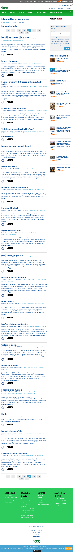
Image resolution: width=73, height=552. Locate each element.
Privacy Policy (68, 548)
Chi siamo (52, 8)
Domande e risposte (60, 504)
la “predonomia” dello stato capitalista (13, 108)
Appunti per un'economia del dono (12, 255)
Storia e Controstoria (27, 499)
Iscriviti (67, 48)
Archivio (14, 22)
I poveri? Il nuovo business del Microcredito (15, 37)
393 (22, 32)
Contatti (68, 8)
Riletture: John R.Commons (9, 365)
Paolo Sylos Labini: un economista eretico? (14, 324)
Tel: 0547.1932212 (59, 499)
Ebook (12, 12)
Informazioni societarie (36, 530)
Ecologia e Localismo (37, 63)
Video (21, 12)
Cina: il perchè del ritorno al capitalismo (13, 277)
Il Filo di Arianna (8, 502)
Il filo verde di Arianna (10, 498)
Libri (3, 12)
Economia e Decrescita (17, 40)
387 (19, 30)
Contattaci (57, 506)
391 (39, 30)
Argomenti (21, 22)
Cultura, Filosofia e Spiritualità (30, 131)
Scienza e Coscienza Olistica (26, 502)
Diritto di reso (36, 532)
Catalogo (40, 500)
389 (29, 30)
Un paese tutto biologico (9, 61)
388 (24, 30)
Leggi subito (60, 61)
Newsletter (60, 8)
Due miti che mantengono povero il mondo (14, 187)
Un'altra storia (8, 495)
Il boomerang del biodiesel (9, 208)
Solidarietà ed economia (8, 345)
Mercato (3, 414)
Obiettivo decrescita (7, 301)
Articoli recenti (5, 22)
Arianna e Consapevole (10, 500)
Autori (30, 12)
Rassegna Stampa (41, 12)
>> (27, 32)
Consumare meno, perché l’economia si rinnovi (16, 146)
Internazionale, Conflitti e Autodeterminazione (35, 86)
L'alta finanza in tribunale (9, 167)
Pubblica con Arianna (56, 12)
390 (34, 30)
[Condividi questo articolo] (4, 55)
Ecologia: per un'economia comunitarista (14, 453)
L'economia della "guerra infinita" (11, 431)
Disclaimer (36, 534)
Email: (53, 31)
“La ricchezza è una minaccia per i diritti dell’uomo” (17, 129)
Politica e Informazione (41, 110)
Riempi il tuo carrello (63, 5)
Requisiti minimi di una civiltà (11, 231)
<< (8, 30)
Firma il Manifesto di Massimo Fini (12, 390)
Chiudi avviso (37, 550)
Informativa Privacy (62, 41)
